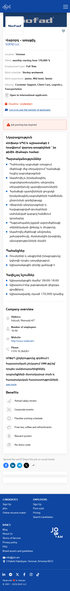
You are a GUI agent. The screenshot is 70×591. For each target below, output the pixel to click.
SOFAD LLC (12, 44)
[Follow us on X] (17, 574)
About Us (8, 533)
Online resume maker (14, 512)
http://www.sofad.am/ (22, 340)
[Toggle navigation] (65, 6)
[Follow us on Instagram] (31, 574)
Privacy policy (10, 542)
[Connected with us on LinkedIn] (3, 574)
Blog (5, 529)
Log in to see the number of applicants (30, 109)
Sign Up (7, 504)
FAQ (5, 546)
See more (11, 384)
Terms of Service (12, 537)
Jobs (5, 508)
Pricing (36, 512)
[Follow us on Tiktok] (37, 574)
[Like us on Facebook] (24, 574)
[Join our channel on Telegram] (10, 574)
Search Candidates (43, 516)
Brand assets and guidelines (18, 550)
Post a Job (38, 508)
